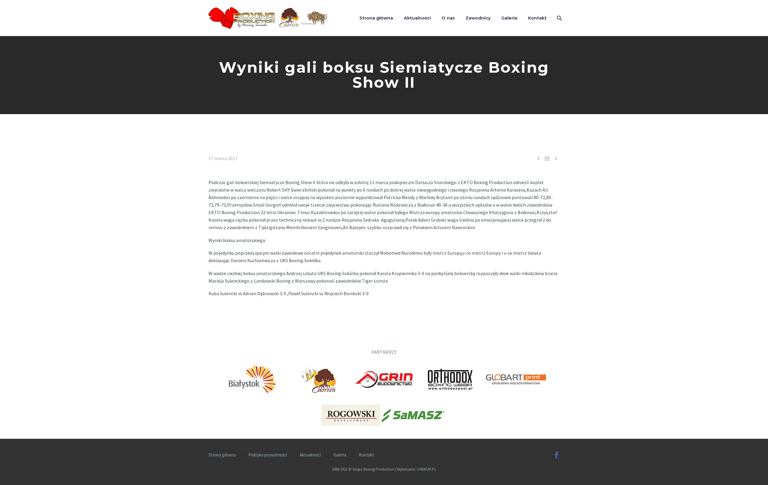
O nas (448, 18)
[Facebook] (556, 455)
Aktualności (417, 18)
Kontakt (537, 18)
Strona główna (376, 18)
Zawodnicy (478, 18)
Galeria (509, 18)
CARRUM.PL (426, 469)
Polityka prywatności (267, 455)
